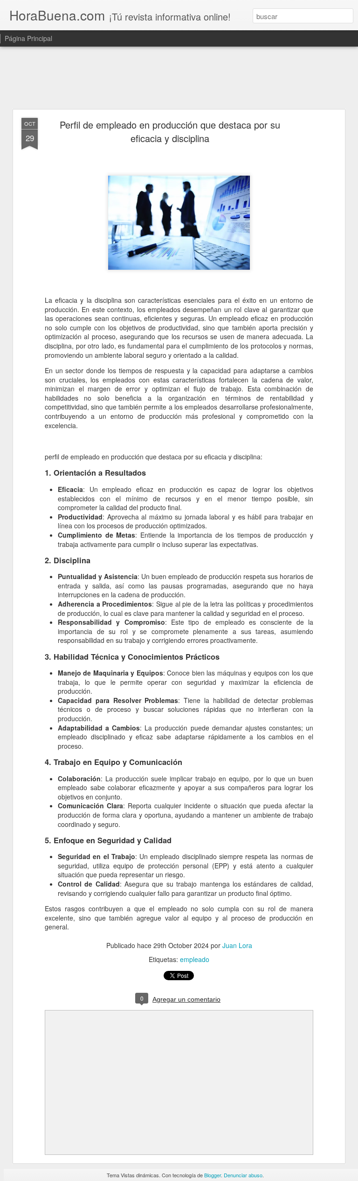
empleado (194, 959)
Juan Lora (237, 945)
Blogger (212, 1175)
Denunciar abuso (243, 1175)
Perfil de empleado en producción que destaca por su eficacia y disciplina (170, 131)
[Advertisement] (179, 78)
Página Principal (28, 38)
